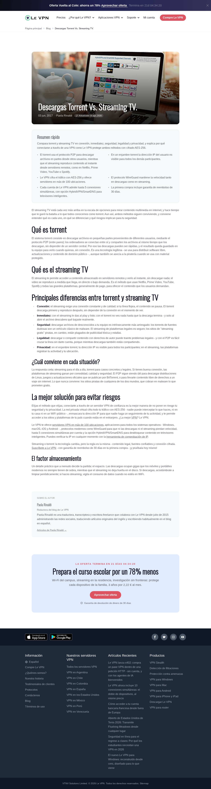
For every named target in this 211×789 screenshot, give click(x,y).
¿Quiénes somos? (35, 672)
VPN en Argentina (77, 672)
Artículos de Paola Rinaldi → (52, 530)
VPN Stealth (157, 662)
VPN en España (76, 689)
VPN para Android (160, 690)
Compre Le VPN (173, 17)
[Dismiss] (207, 5)
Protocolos (31, 689)
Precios (61, 17)
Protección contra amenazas (166, 673)
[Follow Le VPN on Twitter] (164, 637)
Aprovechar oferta (105, 594)
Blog (48, 28)
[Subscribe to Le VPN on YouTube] (182, 637)
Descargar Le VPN (161, 702)
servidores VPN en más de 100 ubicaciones (78, 424)
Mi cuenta (149, 17)
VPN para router (159, 707)
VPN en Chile (75, 678)
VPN (134, 417)
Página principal (33, 28)
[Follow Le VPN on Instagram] (173, 637)
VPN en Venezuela (78, 711)
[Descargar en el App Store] (36, 637)
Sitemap (144, 783)
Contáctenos (32, 695)
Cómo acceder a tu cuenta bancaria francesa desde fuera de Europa (126, 708)
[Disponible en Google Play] (61, 637)
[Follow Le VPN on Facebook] (155, 637)
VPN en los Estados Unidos (83, 694)
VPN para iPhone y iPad (164, 696)
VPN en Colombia (77, 683)
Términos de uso (35, 706)
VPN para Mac (158, 685)
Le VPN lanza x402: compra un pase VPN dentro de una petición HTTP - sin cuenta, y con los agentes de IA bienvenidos (125, 671)
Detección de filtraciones (164, 668)
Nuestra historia (34, 678)
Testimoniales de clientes (40, 684)
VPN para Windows (161, 679)
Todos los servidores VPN (82, 666)
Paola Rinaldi (64, 115)
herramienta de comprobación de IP (127, 436)
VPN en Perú (74, 706)
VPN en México (76, 700)
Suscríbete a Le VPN (44, 448)
